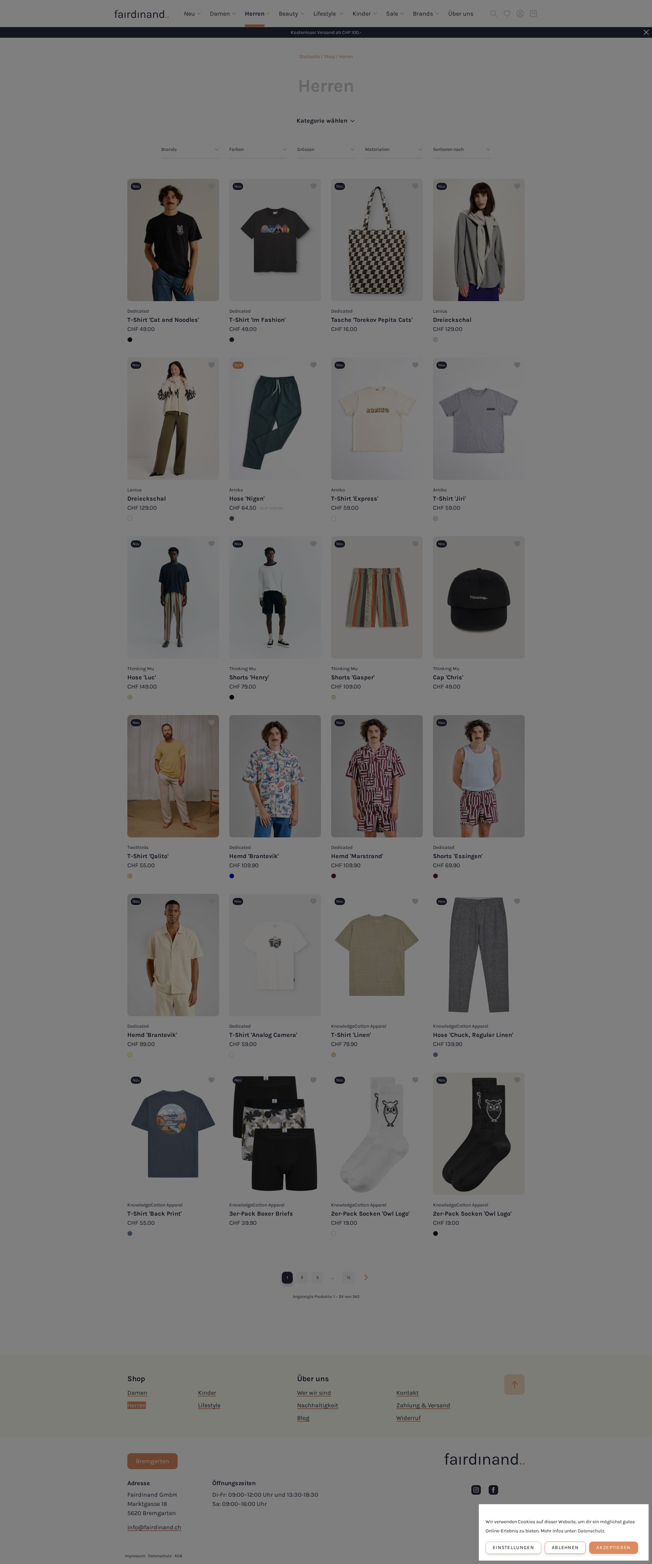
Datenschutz (591, 1531)
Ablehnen (565, 1547)
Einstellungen (513, 1547)
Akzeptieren (613, 1547)
